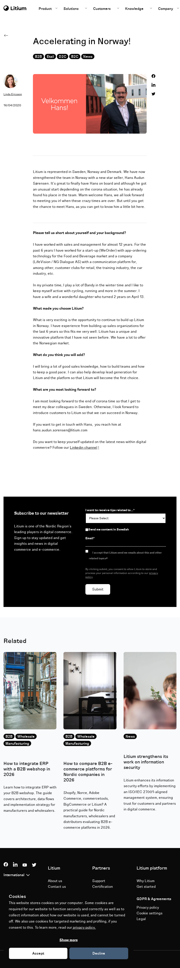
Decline (98, 953)
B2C (74, 56)
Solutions (71, 8)
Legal (141, 919)
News (87, 56)
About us (55, 881)
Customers (102, 8)
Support (98, 881)
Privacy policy (148, 907)
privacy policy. (84, 927)
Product (45, 8)
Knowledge (134, 8)
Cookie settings (149, 913)
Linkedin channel (83, 447)
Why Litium (146, 881)
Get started (146, 886)
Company (166, 8)
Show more (68, 940)
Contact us (57, 886)
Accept (38, 953)
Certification (102, 886)
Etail (50, 56)
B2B (38, 56)
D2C (62, 56)
